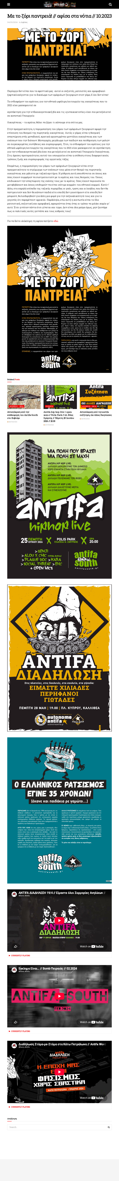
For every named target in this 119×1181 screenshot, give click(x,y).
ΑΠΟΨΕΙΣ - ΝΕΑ (17, 406)
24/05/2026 (85, 419)
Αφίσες (24, 22)
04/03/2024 (12, 22)
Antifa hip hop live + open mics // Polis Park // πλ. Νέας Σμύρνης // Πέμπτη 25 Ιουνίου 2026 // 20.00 (59, 416)
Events (49, 406)
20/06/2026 (49, 425)
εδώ (56, 220)
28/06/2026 (13, 422)
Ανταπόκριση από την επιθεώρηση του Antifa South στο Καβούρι (22, 414)
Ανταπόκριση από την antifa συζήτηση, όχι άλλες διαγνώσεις (96, 413)
